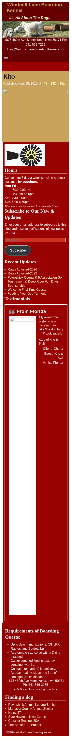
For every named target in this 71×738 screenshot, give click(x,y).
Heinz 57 (14, 712)
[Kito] (35, 112)
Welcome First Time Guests (27, 289)
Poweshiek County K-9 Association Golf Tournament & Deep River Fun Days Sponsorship (35, 281)
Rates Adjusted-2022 (22, 273)
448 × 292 (49, 83)
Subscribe (18, 250)
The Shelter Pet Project (24, 725)
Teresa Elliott (48, 325)
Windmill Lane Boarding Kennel (33, 732)
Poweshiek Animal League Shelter (32, 704)
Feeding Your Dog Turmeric (27, 293)
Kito (62, 83)
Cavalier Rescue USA (23, 720)
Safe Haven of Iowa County (27, 716)
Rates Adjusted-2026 (22, 269)
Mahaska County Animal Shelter (30, 708)
